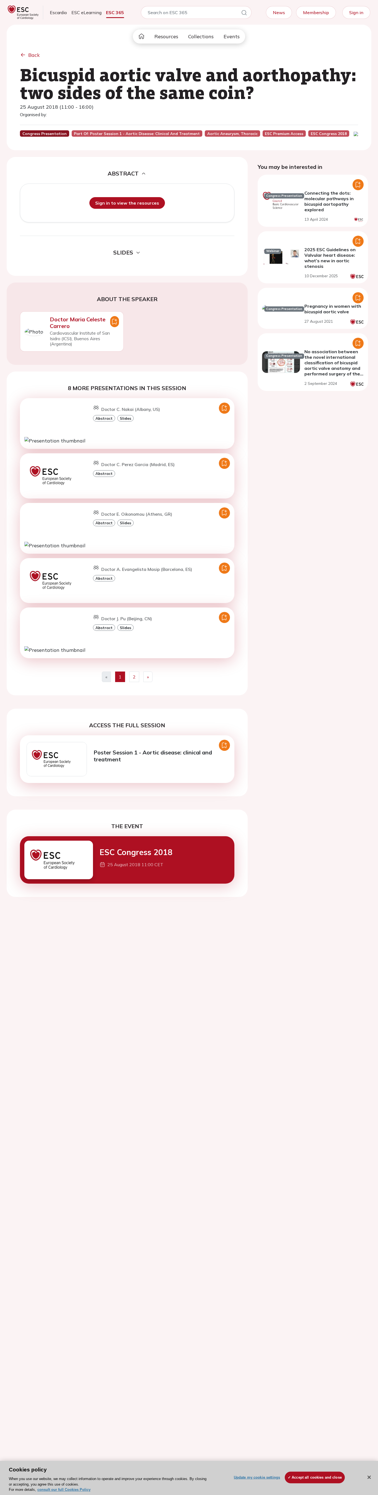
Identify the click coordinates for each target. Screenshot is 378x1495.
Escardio (58, 12)
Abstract (104, 418)
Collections (201, 36)
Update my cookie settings (257, 1477)
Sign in (356, 12)
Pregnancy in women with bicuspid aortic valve (332, 308)
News (279, 12)
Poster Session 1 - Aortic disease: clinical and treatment (153, 756)
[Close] (369, 1477)
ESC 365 (115, 12)
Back (34, 55)
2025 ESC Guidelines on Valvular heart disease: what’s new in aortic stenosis (330, 258)
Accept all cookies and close (317, 1477)
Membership (316, 12)
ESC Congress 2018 (136, 852)
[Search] (244, 13)
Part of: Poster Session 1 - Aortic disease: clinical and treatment (137, 134)
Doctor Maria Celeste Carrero (77, 322)
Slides (125, 418)
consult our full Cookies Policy (63, 1489)
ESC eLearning (86, 12)
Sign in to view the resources (127, 203)
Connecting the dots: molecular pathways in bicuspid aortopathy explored (329, 201)
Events (232, 36)
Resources (166, 36)
